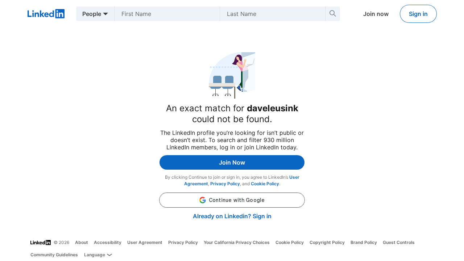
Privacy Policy (225, 183)
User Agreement (144, 242)
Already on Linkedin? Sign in (232, 216)
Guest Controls (399, 242)
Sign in (418, 13)
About (81, 242)
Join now (376, 13)
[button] (232, 200)
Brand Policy (364, 242)
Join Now (232, 162)
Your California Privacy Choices (237, 242)
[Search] (333, 14)
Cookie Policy (265, 183)
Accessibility (107, 242)
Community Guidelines (54, 254)
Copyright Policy (327, 242)
